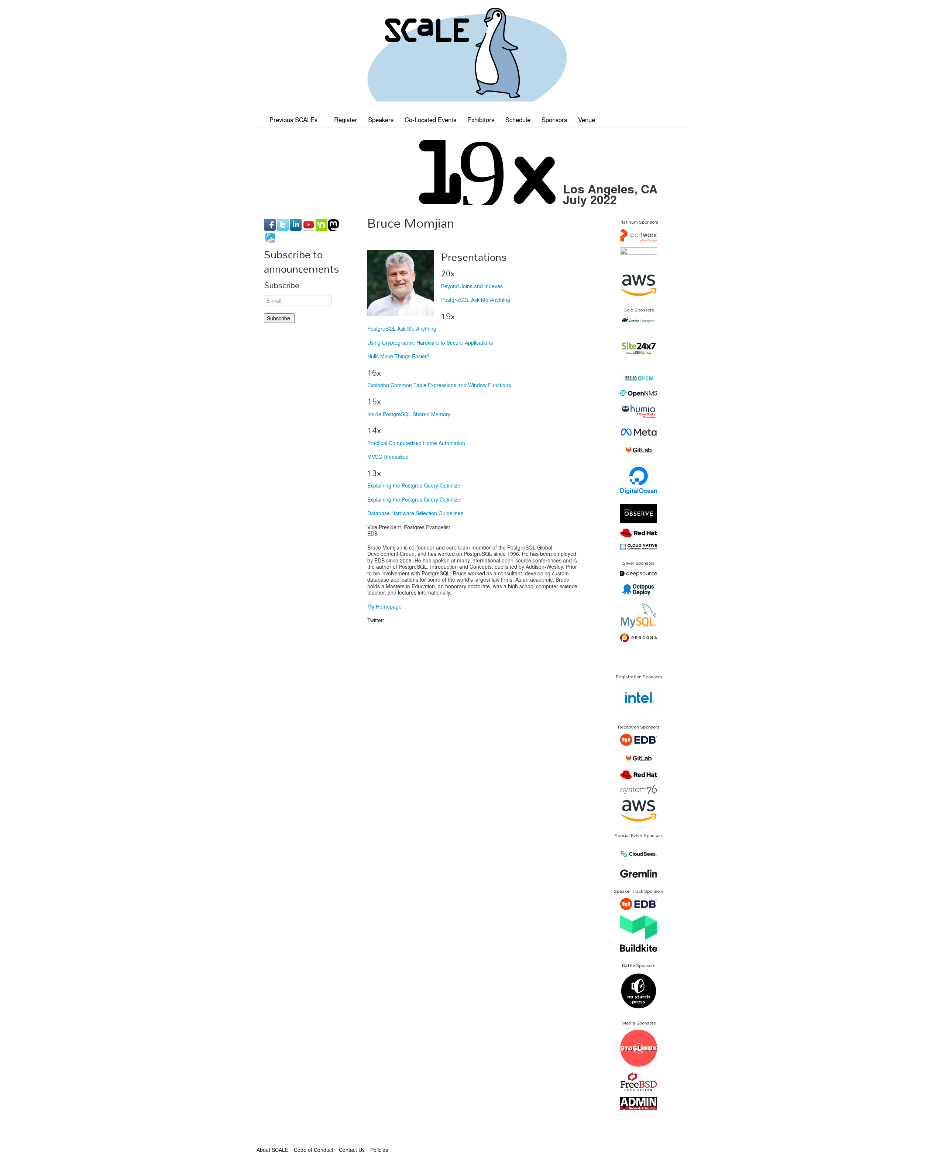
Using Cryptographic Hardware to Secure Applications (430, 342)
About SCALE (272, 1149)
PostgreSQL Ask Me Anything (475, 299)
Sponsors (554, 119)
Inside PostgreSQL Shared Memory (408, 414)
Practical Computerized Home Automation (416, 443)
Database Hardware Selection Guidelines (415, 513)
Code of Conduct (313, 1149)
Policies (379, 1149)
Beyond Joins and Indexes (472, 286)
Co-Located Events (430, 119)
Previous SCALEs (294, 119)
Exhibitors (480, 119)
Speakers (381, 119)
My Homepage (384, 606)
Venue (586, 119)
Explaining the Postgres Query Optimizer (414, 485)
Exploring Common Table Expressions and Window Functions (439, 385)
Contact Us (352, 1149)
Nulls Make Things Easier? (398, 356)
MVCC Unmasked (388, 456)
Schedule (517, 119)
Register (345, 119)
